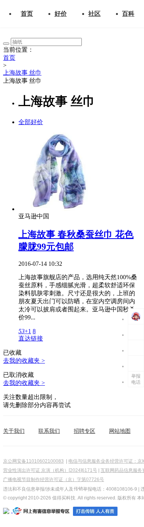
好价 (61, 13)
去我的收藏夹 (24, 360)
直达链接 (30, 338)
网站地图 (120, 431)
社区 (94, 13)
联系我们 (49, 431)
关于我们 (14, 431)
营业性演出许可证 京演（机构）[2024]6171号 (50, 470)
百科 (128, 13)
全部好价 (30, 122)
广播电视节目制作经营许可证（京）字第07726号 (53, 479)
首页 (27, 13)
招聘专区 (84, 431)
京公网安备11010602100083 (33, 461)
